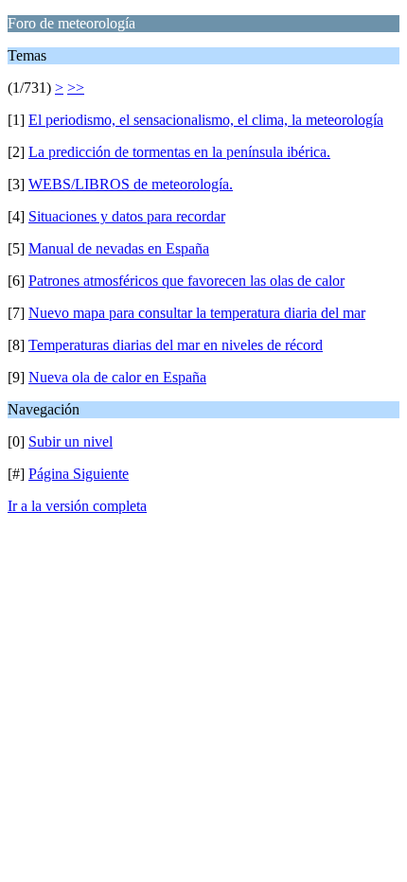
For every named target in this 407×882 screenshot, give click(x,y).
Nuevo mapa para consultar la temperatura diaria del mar (196, 313)
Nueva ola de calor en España (117, 377)
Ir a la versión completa (77, 506)
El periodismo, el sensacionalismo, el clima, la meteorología (205, 120)
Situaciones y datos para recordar (126, 216)
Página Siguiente (78, 474)
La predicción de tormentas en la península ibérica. (179, 152)
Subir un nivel (70, 441)
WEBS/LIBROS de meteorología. (130, 184)
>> (75, 87)
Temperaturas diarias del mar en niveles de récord (175, 345)
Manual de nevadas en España (118, 248)
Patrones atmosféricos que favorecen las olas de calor (186, 281)
